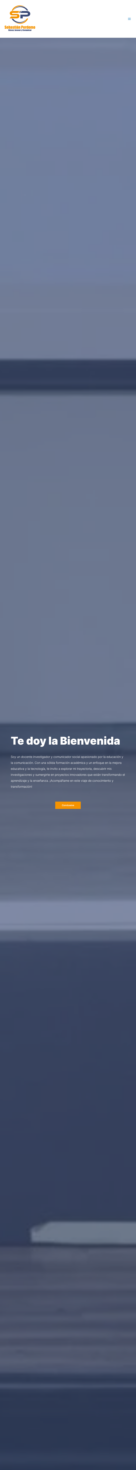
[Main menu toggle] (129, 18)
